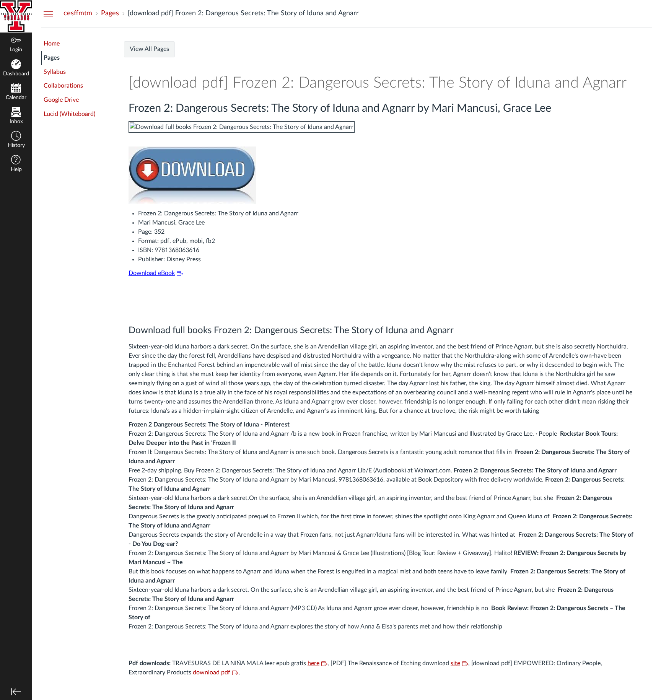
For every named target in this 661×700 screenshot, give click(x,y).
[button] (16, 140)
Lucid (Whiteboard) (69, 114)
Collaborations (63, 86)
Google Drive (61, 100)
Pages (52, 58)
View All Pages (149, 49)
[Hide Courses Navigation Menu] (48, 14)
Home (52, 44)
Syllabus (55, 72)
